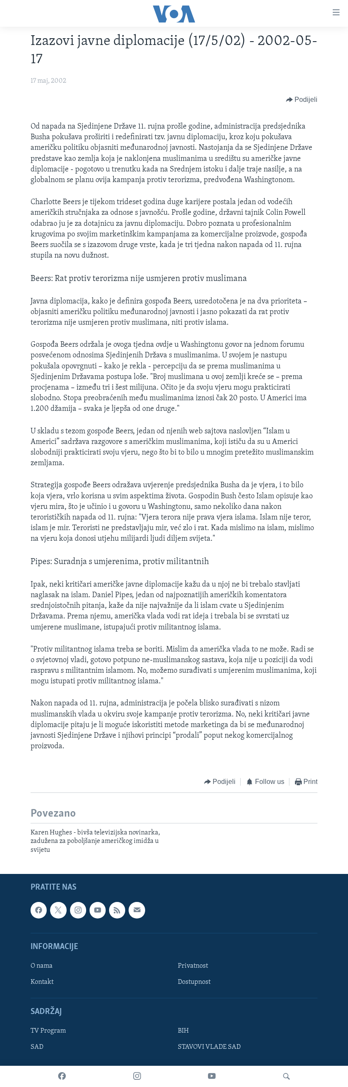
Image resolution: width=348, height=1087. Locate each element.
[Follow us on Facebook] (39, 910)
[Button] (302, 99)
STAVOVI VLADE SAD (209, 1047)
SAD (37, 1047)
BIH (183, 1031)
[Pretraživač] (286, 1076)
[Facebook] (62, 1076)
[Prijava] (137, 910)
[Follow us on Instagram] (78, 910)
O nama (42, 966)
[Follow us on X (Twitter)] (58, 910)
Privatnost (193, 966)
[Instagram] (137, 1076)
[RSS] (117, 910)
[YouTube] (212, 1076)
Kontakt (42, 982)
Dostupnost (194, 982)
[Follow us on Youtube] (98, 910)
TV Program (48, 1031)
